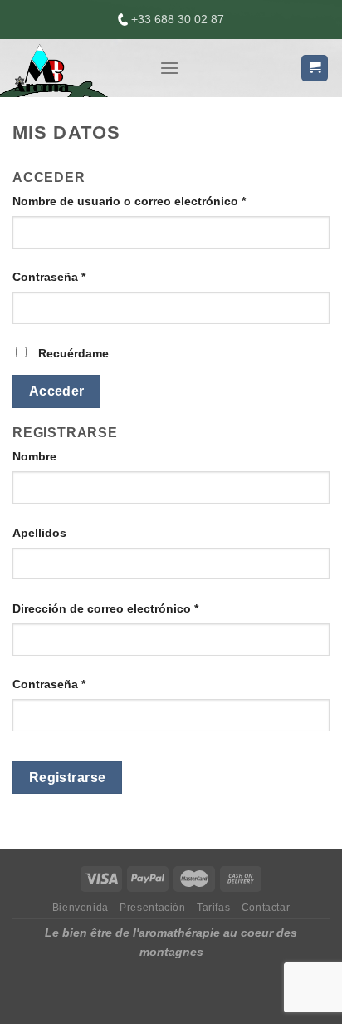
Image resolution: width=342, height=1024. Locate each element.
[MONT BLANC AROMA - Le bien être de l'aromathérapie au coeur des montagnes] (73, 68)
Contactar (266, 907)
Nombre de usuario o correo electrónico (129, 201)
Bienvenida (80, 907)
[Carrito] (315, 68)
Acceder (57, 391)
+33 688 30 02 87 (176, 19)
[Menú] (169, 68)
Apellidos (39, 532)
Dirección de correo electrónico (105, 608)
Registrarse (67, 777)
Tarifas (213, 907)
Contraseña (49, 276)
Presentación (152, 907)
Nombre (34, 456)
